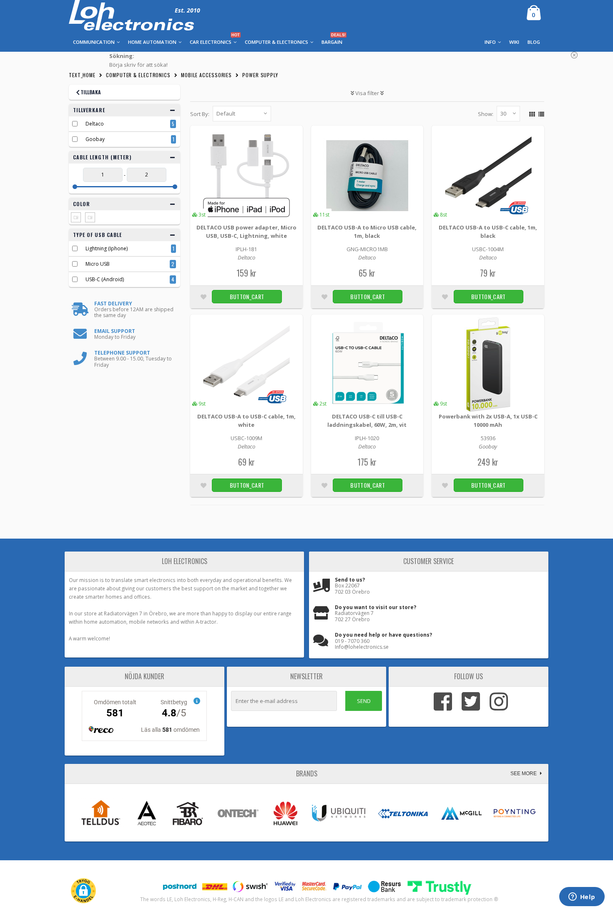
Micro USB (97, 263)
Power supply (260, 74)
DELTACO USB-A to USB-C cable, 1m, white (246, 420)
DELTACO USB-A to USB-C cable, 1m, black (488, 231)
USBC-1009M (246, 438)
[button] (83, 890)
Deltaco (94, 123)
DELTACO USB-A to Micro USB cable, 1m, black (367, 231)
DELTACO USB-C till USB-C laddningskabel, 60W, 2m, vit (367, 420)
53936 (488, 438)
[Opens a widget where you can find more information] (582, 897)
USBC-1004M (488, 249)
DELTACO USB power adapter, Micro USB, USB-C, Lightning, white (246, 231)
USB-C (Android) (104, 279)
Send (364, 701)
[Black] (76, 217)
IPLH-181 (246, 249)
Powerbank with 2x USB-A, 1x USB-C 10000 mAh (488, 420)
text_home (82, 74)
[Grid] (531, 113)
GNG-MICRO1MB (367, 249)
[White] (90, 217)
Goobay (95, 139)
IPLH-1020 (367, 438)
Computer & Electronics (138, 74)
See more (524, 773)
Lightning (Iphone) (106, 248)
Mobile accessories (206, 74)
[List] (540, 113)
